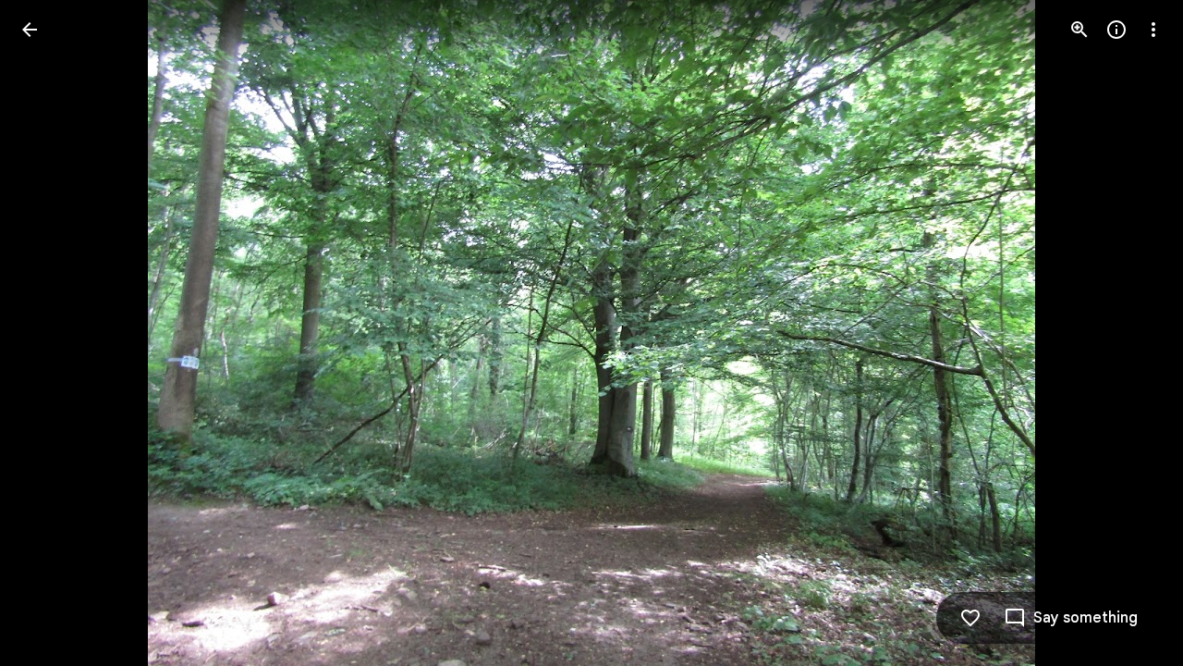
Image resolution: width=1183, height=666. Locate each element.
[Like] (970, 618)
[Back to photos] (29, 29)
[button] (52, 333)
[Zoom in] (1079, 29)
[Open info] (1116, 29)
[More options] (1153, 29)
